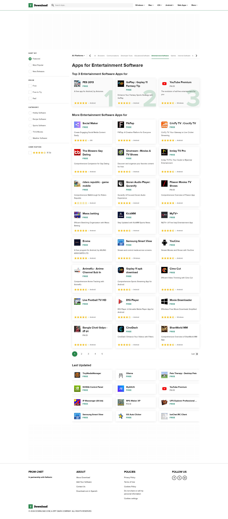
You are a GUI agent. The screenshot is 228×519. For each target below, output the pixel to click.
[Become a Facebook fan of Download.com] (174, 478)
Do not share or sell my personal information (133, 492)
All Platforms (77, 55)
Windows (139, 5)
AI (95, 56)
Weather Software (40, 138)
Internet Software (184, 56)
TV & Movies (38, 132)
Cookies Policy (130, 486)
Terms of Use (129, 482)
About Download (83, 477)
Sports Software (39, 125)
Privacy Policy (129, 477)
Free (35, 86)
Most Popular (38, 65)
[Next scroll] (196, 56)
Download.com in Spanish (86, 491)
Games (173, 56)
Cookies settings (131, 498)
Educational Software (142, 56)
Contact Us (80, 486)
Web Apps (182, 5)
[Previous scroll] (90, 56)
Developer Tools (126, 56)
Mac (150, 5)
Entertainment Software (160, 56)
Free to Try (37, 92)
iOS (158, 5)
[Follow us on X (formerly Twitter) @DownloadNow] (179, 478)
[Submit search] (53, 5)
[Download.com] (38, 5)
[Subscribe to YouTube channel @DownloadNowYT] (185, 478)
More (193, 5)
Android (169, 5)
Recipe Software (39, 119)
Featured (36, 59)
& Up (49, 152)
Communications (113, 56)
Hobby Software (39, 113)
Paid (34, 98)
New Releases (38, 71)
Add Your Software (84, 482)
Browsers (101, 56)
